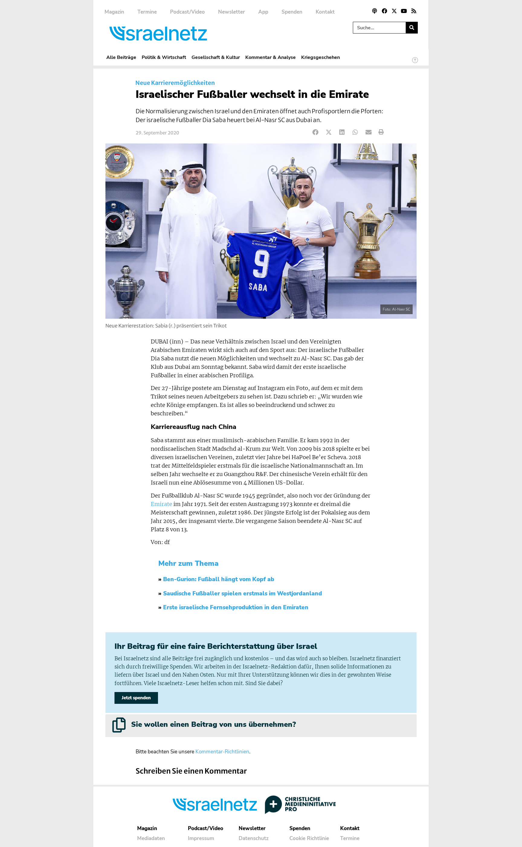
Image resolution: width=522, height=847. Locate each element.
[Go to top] (415, 63)
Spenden (292, 11)
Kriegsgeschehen (320, 57)
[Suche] (411, 27)
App (263, 11)
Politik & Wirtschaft (164, 57)
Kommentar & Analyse (270, 57)
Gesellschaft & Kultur (216, 57)
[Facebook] (384, 11)
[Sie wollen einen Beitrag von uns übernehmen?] (119, 725)
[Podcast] (374, 11)
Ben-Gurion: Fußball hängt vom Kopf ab (218, 579)
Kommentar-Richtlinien (222, 751)
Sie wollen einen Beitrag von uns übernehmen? (213, 724)
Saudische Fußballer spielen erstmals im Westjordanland (242, 593)
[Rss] (414, 11)
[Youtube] (404, 11)
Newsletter (231, 11)
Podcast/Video (187, 11)
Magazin (114, 11)
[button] (315, 132)
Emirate (161, 504)
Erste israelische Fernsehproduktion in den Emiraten (235, 607)
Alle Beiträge (121, 57)
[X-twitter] (394, 11)
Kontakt (325, 11)
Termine (147, 11)
